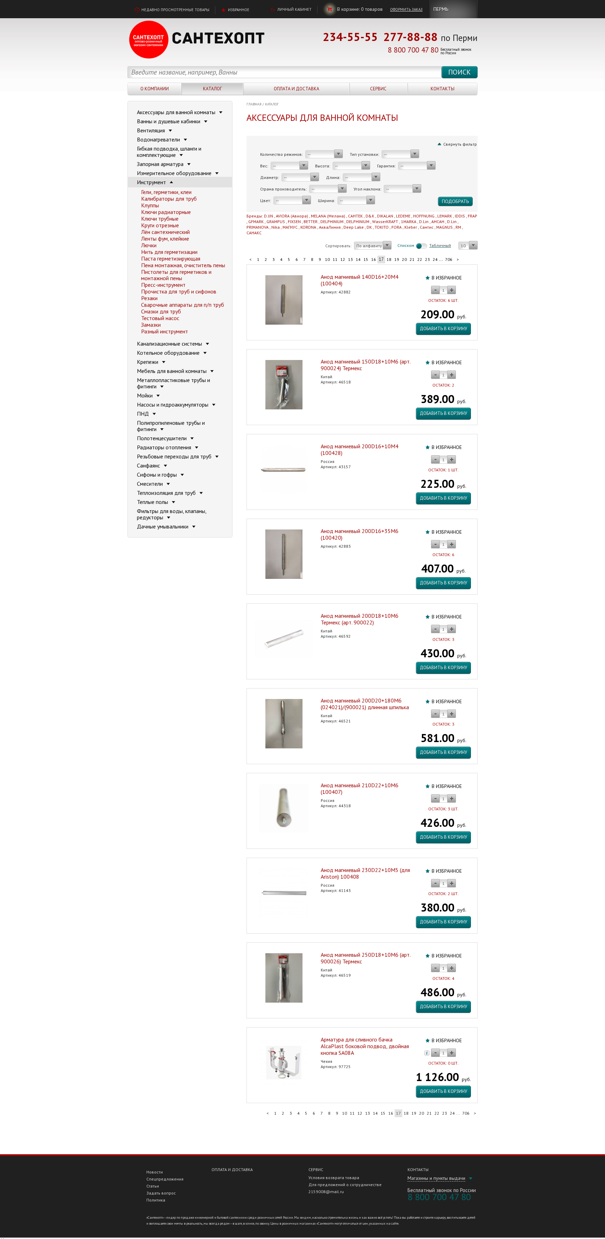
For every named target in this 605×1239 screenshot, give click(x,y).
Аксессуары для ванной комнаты (177, 112)
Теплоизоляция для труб (167, 492)
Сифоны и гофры (157, 474)
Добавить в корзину (443, 329)
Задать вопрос (161, 1193)
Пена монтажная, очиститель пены (183, 265)
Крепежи (148, 361)
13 (350, 259)
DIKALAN (385, 216)
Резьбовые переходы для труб (175, 456)
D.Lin (424, 221)
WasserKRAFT (385, 221)
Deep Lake (353, 227)
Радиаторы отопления (165, 447)
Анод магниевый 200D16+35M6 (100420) (359, 534)
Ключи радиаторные (166, 211)
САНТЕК (355, 216)
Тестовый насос (160, 317)
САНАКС (254, 232)
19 (396, 259)
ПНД (143, 413)
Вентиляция (151, 130)
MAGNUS (444, 227)
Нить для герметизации (169, 251)
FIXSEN (294, 221)
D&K (370, 216)
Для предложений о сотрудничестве (345, 1184)
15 (365, 259)
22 (419, 259)
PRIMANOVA (257, 227)
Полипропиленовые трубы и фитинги (171, 425)
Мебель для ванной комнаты (172, 370)
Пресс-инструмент (163, 284)
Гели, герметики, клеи (166, 191)
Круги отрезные (160, 225)
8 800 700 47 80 (413, 50)
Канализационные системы (170, 343)
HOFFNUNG (423, 216)
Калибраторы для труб (169, 198)
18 (389, 259)
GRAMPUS (275, 221)
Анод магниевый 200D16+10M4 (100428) (359, 449)
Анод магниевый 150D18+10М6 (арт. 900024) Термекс (365, 365)
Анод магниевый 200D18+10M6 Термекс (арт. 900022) (359, 619)
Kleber (410, 227)
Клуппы (150, 205)
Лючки (149, 245)
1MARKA (408, 221)
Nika (275, 227)
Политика (155, 1200)
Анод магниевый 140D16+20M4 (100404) (359, 280)
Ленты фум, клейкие (165, 238)
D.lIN (268, 216)
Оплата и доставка (296, 89)
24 (435, 259)
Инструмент (152, 182)
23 (427, 259)
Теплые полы (153, 501)
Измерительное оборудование (175, 172)
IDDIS (460, 216)
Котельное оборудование (169, 352)
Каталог (212, 89)
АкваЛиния (330, 227)
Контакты (442, 89)
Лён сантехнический (165, 231)
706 (448, 259)
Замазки (151, 324)
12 (342, 259)
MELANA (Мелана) (328, 216)
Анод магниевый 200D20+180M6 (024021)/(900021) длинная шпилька (365, 704)
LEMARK (444, 216)
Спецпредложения (164, 1179)
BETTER (311, 221)
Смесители (150, 483)
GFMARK (256, 221)
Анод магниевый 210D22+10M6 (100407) (359, 788)
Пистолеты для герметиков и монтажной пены (176, 275)
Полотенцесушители (162, 438)
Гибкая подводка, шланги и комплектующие (169, 151)
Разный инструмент (164, 331)
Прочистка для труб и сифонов (178, 291)
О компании (154, 89)
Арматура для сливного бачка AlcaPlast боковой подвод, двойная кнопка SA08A (365, 1046)
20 (404, 259)
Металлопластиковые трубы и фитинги (173, 383)
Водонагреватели (159, 139)
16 (373, 259)
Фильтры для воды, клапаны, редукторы (171, 514)
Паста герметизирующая (170, 258)
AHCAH (437, 221)
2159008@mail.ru (326, 1191)
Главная (254, 104)
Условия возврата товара (333, 1177)
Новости (154, 1172)
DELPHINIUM (331, 221)
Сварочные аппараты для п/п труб (182, 304)
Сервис (378, 89)
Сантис (426, 227)
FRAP (472, 216)
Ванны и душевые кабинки (169, 121)
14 (358, 259)
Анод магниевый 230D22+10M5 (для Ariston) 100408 (365, 873)
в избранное (447, 278)
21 (412, 259)
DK (369, 227)
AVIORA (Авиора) (292, 216)
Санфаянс (149, 465)
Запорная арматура (161, 163)
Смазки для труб (161, 311)
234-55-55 (350, 36)
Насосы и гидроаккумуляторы (173, 404)
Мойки (145, 395)
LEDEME (403, 216)
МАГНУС (290, 227)
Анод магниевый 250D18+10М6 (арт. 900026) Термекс (365, 958)
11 (335, 259)
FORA (396, 227)
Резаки (149, 298)
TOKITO (382, 227)
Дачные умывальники (163, 526)
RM (458, 227)
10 (327, 259)
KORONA (308, 227)
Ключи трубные (160, 218)
